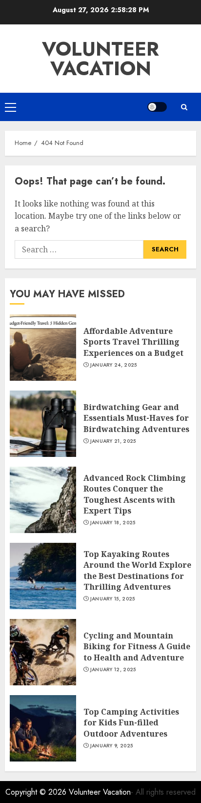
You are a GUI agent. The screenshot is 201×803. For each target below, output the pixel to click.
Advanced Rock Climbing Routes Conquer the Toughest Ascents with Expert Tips (134, 494)
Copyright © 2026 (37, 792)
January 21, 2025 (113, 441)
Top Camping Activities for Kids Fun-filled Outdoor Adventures (131, 722)
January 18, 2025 (113, 522)
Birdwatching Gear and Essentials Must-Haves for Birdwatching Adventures (136, 418)
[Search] (184, 107)
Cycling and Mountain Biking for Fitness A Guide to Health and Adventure (136, 646)
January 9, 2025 (111, 745)
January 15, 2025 (112, 599)
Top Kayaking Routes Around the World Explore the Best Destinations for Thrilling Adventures (137, 570)
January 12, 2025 (113, 669)
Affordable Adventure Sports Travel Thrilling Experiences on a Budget (133, 342)
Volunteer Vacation (100, 58)
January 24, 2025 (113, 365)
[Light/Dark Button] (157, 107)
